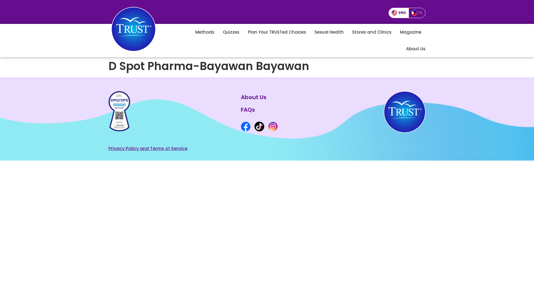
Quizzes (231, 32)
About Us (416, 49)
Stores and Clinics (372, 32)
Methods (204, 32)
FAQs (248, 110)
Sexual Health (329, 32)
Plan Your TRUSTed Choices (277, 32)
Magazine (410, 32)
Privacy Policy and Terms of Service (147, 148)
